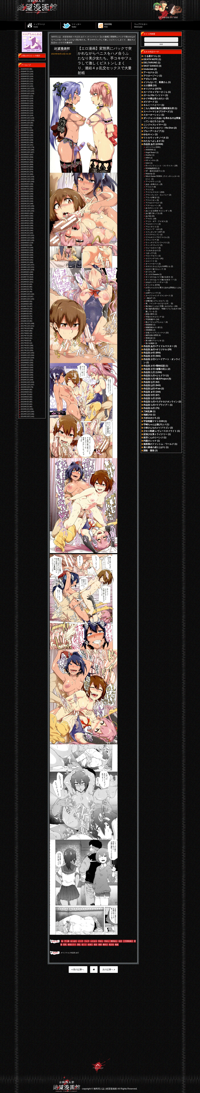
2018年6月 (25, 309)
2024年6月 (25, 133)
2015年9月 (25, 390)
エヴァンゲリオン (153, 258)
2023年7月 (25, 160)
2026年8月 (25, 69)
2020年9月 (25, 243)
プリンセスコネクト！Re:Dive (158, 128)
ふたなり (93, 941)
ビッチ (80, 941)
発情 (100, 945)
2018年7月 (25, 306)
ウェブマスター (140, 25)
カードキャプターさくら (155, 92)
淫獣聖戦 (149, 330)
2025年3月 (25, 111)
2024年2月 (25, 142)
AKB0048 (149, 150)
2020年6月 (25, 250)
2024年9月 (25, 125)
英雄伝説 (149, 338)
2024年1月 (25, 145)
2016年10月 (25, 358)
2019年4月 (25, 284)
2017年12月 (25, 323)
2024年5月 (25, 135)
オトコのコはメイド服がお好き (158, 277)
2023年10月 (25, 152)
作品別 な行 (149, 382)
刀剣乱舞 (148, 411)
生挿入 (90, 945)
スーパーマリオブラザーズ (157, 111)
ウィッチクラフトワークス (156, 243)
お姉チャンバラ (152, 293)
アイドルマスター (153, 192)
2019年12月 (25, 265)
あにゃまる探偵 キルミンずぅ (157, 211)
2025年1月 (25, 115)
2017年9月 (25, 331)
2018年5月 (25, 311)
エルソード (150, 261)
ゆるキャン (149, 134)
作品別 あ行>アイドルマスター (159, 346)
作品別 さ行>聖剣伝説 (154, 366)
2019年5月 (25, 282)
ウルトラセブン (152, 256)
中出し (100, 941)
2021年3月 (25, 228)
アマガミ (149, 219)
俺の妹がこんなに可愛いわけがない (160, 306)
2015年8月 (25, 392)
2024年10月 (25, 123)
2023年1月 (25, 174)
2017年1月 (25, 350)
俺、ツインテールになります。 (158, 303)
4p (62, 941)
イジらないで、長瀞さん (155, 82)
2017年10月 (25, 328)
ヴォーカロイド (152, 248)
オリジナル (149, 89)
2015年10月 (25, 387)
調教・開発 (149, 450)
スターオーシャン (152, 115)
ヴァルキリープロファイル (156, 237)
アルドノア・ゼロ (153, 229)
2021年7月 (25, 218)
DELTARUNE (150, 62)
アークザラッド (152, 182)
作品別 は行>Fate (152, 388)
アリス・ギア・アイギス (155, 221)
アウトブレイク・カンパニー (157, 195)
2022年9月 (25, 184)
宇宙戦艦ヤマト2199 (154, 421)
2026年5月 (25, 76)
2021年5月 (25, 223)
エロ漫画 (148, 85)
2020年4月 (25, 255)
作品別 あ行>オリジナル (155, 349)
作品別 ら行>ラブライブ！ (156, 405)
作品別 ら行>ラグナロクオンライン (161, 401)
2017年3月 (25, 345)
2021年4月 (25, 226)
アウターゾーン (151, 75)
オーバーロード (152, 264)
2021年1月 (25, 233)
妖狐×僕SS (150, 314)
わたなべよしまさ (152, 141)
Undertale (149, 69)
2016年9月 (25, 360)
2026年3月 (25, 81)
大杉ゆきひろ (150, 418)
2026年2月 (25, 84)
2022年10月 (25, 182)
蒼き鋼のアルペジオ (153, 341)
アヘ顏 (66, 941)
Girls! (148, 163)
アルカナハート (152, 224)
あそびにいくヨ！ (153, 208)
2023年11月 (25, 150)
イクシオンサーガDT (154, 232)
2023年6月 (25, 162)
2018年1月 (25, 321)
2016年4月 (25, 372)
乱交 (120, 941)
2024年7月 (25, 130)
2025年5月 (25, 106)
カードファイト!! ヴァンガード (158, 296)
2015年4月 (25, 402)
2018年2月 (25, 319)
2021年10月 (25, 211)
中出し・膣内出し (110, 941)
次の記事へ (108, 969)
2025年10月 (25, 93)
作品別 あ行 (74, 953)
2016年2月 (25, 377)
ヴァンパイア (151, 240)
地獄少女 (148, 414)
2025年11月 (25, 91)
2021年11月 (25, 208)
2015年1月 (25, 409)
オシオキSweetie (152, 274)
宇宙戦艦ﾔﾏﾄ (151, 319)
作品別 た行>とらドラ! (155, 375)
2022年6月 (25, 191)
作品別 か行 (149, 353)
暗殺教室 (149, 325)
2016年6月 (25, 368)
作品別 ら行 (149, 398)
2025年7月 (25, 101)
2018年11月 (25, 297)
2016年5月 (25, 370)
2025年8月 (25, 98)
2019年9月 (25, 272)
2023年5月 (25, 164)
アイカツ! (149, 187)
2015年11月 (25, 385)
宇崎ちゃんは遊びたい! (155, 424)
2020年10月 (25, 240)
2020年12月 (25, 235)
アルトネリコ (151, 227)
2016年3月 (25, 375)
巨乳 (65, 945)
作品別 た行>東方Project (156, 379)
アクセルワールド (153, 203)
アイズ (148, 190)
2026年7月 (25, 71)
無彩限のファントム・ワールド (159, 444)
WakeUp (149, 174)
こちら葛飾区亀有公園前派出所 (159, 108)
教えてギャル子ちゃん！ (155, 322)
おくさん (149, 272)
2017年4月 (25, 343)
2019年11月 (25, 267)
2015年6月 (25, 397)
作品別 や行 (149, 395)
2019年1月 (25, 292)
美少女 (111, 945)
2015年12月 (25, 382)
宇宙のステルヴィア (153, 317)
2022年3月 (25, 199)
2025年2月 (25, 113)
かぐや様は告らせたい (154, 98)
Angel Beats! (151, 152)
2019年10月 (25, 270)
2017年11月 (25, 326)
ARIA (148, 158)
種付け (105, 945)
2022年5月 (25, 194)
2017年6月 (25, 338)
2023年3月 (25, 169)
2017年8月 (25, 333)
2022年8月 (25, 186)
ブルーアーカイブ (152, 131)
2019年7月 (25, 277)
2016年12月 (25, 353)
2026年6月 (25, 74)
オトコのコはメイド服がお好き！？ (160, 280)
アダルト (148, 79)
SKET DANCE (151, 66)
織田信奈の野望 (152, 335)
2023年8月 (25, 157)
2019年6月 (25, 279)
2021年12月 (25, 206)
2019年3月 (25, 287)
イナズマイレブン (153, 235)
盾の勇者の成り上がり (154, 447)
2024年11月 (25, 120)
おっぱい (73, 941)
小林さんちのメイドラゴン (157, 428)
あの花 (148, 216)
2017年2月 (25, 348)
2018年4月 (25, 314)
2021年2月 (25, 230)
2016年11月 (25, 355)
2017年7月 (25, 336)
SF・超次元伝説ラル (154, 171)
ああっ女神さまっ (153, 184)
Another (149, 155)
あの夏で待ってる (153, 213)
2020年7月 (25, 248)
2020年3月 (25, 257)
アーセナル (149, 72)
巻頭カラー (72, 945)
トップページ (39, 25)
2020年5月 (25, 253)
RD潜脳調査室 (151, 168)
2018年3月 (25, 316)
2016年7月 (25, 365)
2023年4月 (25, 167)
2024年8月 (25, 128)
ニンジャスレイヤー (153, 124)
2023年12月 (25, 147)
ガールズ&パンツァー (154, 95)
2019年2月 (25, 289)
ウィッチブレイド (153, 245)
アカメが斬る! (151, 197)
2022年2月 (25, 201)
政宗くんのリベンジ (153, 437)
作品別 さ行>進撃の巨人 (155, 369)
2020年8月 (25, 245)
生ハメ (84, 945)
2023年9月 (25, 155)
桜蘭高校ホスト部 (153, 327)
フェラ (86, 941)
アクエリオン (151, 200)
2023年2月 (25, 172)
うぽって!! (150, 253)
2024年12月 (25, 118)
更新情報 (108, 25)
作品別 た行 (149, 372)
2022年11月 (25, 179)
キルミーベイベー (152, 105)
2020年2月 (25, 260)
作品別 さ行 (149, 356)
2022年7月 (25, 189)
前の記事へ (79, 969)
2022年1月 (25, 204)
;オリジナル (65, 953)
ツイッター (76, 25)
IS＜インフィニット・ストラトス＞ (160, 166)
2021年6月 (25, 221)
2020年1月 (25, 262)
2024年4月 (25, 138)
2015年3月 (25, 404)
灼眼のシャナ (150, 441)
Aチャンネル (151, 160)
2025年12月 (25, 89)
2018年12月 (25, 294)
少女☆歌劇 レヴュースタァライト (160, 431)
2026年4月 (25, 79)
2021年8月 (25, 216)
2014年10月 (25, 416)
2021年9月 (25, 213)
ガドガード (149, 102)
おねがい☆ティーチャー (155, 282)
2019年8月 (25, 275)
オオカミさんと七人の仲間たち (158, 266)
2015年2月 (25, 407)
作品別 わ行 (149, 408)
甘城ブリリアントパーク (155, 333)
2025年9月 (25, 96)
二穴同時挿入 (128, 941)
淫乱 (78, 945)
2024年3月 (25, 140)
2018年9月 (25, 301)
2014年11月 (25, 414)
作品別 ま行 (149, 392)
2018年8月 (25, 304)
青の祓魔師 (150, 343)
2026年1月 (25, 86)
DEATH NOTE (151, 59)
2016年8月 (25, 363)
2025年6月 (25, 103)
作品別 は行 (149, 385)
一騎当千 (149, 298)
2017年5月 (25, 341)
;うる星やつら (150, 56)
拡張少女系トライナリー (155, 434)
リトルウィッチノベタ (154, 137)
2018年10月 (25, 299)
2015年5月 (25, 399)
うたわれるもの (152, 250)
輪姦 (116, 945)
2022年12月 (25, 177)
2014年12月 (25, 412)
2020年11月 (25, 238)
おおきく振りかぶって (154, 269)
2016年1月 (25, 380)
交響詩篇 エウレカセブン (156, 301)
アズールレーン (152, 205)
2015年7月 (25, 394)
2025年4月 (25, 108)
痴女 (95, 945)
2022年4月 (25, 196)
